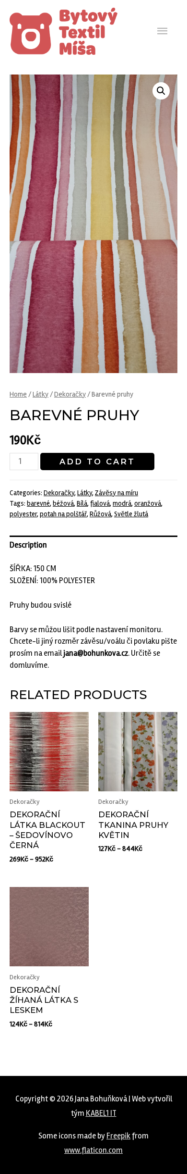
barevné (38, 503)
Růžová (100, 514)
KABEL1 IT (101, 1113)
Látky (40, 394)
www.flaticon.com (93, 1150)
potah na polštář (63, 514)
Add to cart (97, 461)
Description (28, 545)
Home (18, 394)
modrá (122, 503)
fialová (100, 503)
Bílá (82, 503)
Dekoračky (70, 394)
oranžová (147, 503)
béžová (63, 503)
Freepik (118, 1136)
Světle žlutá (131, 514)
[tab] (93, 545)
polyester (23, 514)
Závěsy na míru (116, 492)
